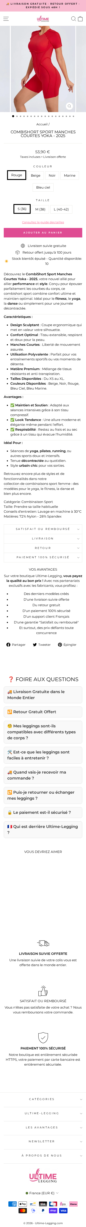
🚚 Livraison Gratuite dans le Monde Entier (36, 694)
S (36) (22, 209)
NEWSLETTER (42, 1141)
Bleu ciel (43, 187)
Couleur (43, 166)
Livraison (43, 538)
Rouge (16, 175)
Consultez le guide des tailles (43, 222)
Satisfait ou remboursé (43, 529)
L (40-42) (61, 209)
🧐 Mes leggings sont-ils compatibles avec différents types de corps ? (41, 732)
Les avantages (42, 1127)
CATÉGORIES (41, 1099)
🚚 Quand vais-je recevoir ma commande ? (36, 775)
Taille (43, 200)
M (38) (40, 209)
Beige (35, 176)
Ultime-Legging (42, 1113)
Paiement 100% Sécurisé (43, 557)
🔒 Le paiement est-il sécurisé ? (39, 812)
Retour (43, 548)
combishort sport (18, 294)
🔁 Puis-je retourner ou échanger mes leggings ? (41, 795)
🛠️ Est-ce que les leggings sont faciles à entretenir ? (38, 755)
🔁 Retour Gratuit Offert (31, 711)
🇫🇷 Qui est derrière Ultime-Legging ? (42, 829)
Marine (69, 176)
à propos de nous (42, 1155)
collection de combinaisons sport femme (37, 484)
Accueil (42, 124)
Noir (52, 176)
